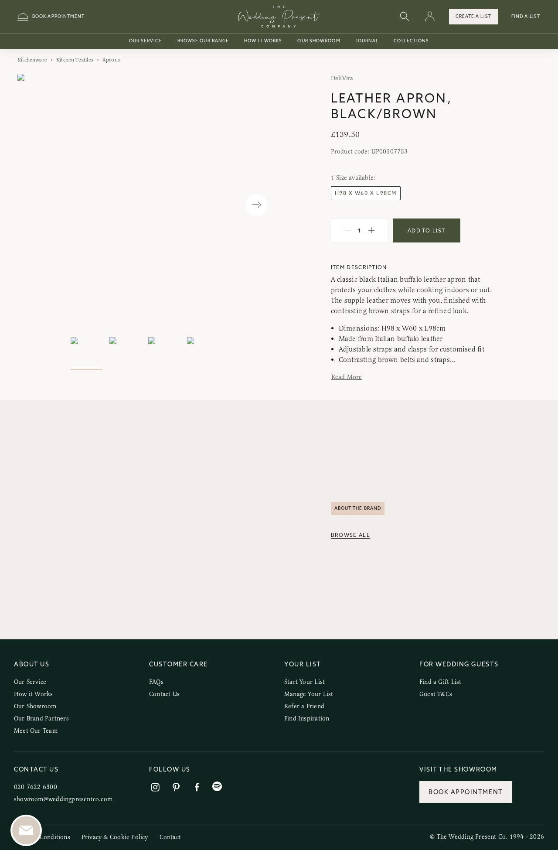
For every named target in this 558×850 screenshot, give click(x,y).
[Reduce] (347, 231)
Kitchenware (32, 60)
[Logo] (279, 16)
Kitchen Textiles (74, 60)
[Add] (371, 231)
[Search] (404, 16)
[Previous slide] (33, 205)
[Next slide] (256, 205)
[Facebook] (197, 787)
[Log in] (430, 16)
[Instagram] (155, 787)
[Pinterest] (176, 787)
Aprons (111, 60)
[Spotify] (217, 786)
